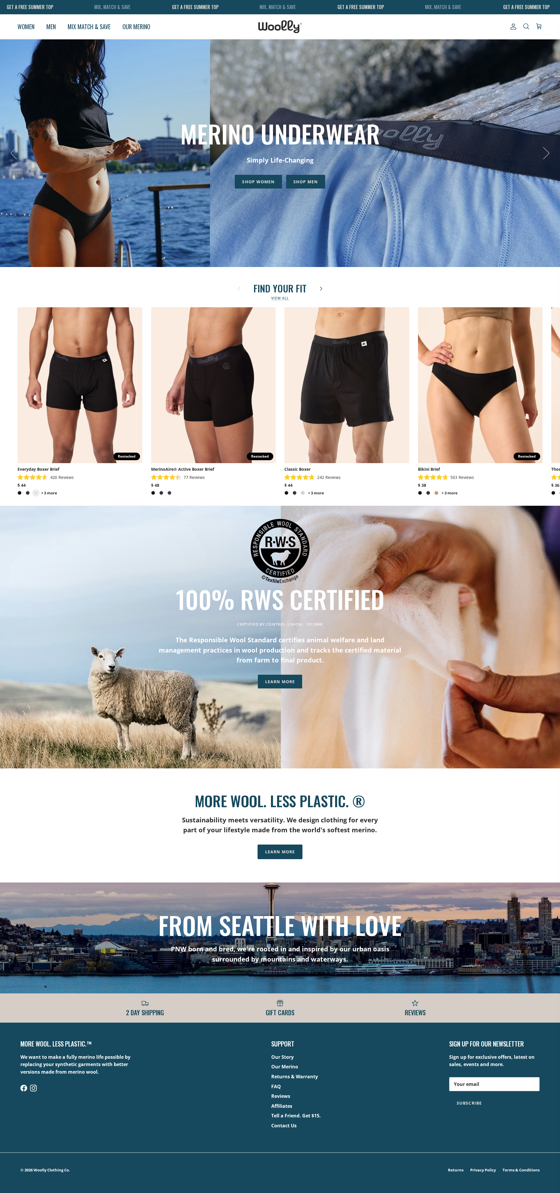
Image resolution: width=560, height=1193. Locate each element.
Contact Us (284, 1125)
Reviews (280, 1096)
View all (280, 298)
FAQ (276, 1086)
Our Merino (284, 1066)
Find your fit (280, 288)
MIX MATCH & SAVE (89, 26)
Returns (455, 1170)
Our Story (282, 1057)
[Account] (512, 26)
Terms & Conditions (521, 1170)
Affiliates (281, 1106)
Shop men (305, 180)
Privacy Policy (483, 1170)
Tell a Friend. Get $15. (296, 1115)
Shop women (258, 180)
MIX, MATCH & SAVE (112, 7)
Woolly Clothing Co (51, 1170)
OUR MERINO (136, 26)
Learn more (280, 681)
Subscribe (469, 1103)
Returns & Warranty (294, 1076)
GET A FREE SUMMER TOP (30, 7)
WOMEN (26, 26)
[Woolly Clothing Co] (280, 26)
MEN (51, 26)
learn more (280, 851)
